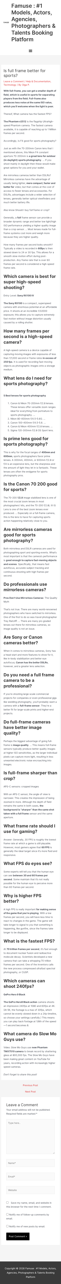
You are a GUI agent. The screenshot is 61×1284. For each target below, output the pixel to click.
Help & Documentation (38, 81)
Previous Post (30, 1085)
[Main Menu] (30, 51)
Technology (10, 84)
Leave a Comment (14, 81)
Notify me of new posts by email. (27, 1226)
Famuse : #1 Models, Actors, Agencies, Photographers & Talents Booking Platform (33, 22)
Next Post (30, 1092)
